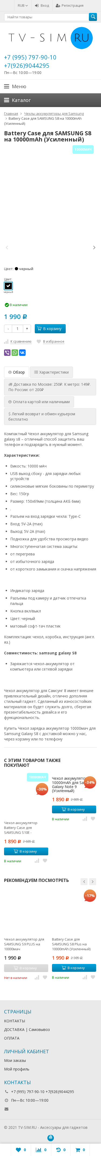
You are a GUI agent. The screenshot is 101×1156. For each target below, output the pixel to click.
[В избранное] (45, 860)
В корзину (52, 328)
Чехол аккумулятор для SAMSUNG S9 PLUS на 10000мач (24, 944)
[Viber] (7, 352)
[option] (23, 247)
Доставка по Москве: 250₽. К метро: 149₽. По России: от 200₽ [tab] (49, 387)
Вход (45, 5)
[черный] (8, 286)
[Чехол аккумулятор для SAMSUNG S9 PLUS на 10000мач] (26, 911)
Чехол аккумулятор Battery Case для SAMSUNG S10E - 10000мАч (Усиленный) (23, 827)
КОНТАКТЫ (14, 1020)
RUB (21, 5)
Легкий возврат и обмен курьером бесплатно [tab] (41, 416)
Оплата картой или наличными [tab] (41, 401)
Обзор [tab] (19, 372)
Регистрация (72, 5)
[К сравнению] (37, 860)
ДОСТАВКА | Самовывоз (27, 1029)
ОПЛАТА (11, 1038)
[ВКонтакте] (22, 352)
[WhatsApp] (15, 352)
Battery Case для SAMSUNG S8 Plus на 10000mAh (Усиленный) (71, 944)
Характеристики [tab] (54, 372)
